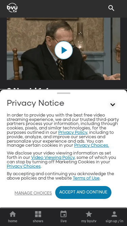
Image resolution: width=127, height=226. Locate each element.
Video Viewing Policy (53, 158)
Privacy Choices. (91, 145)
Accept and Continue (83, 192)
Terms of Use (86, 178)
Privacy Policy (72, 132)
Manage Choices (33, 193)
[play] (64, 50)
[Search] (111, 8)
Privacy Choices (24, 166)
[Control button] (112, 105)
